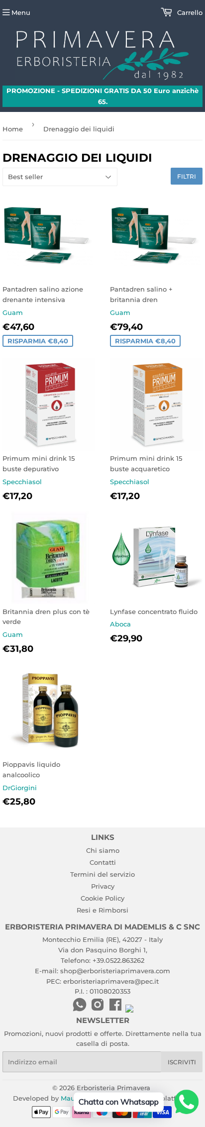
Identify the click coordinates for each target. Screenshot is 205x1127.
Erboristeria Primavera (113, 1088)
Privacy (102, 886)
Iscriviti (182, 1062)
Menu (20, 12)
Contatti (103, 862)
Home (12, 129)
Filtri (186, 176)
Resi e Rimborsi (102, 910)
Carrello (189, 12)
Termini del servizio (102, 874)
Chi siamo (102, 850)
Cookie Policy (102, 898)
